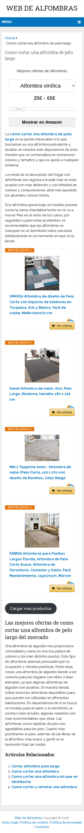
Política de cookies (34, 822)
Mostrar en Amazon (42, 122)
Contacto (42, 827)
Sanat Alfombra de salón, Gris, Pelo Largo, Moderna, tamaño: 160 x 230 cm (40, 394)
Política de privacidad (66, 822)
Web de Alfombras (42, 8)
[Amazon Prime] (69, 319)
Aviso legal (10, 822)
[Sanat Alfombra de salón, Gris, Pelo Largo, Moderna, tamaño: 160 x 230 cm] (42, 365)
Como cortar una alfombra (35, 771)
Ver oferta (64, 326)
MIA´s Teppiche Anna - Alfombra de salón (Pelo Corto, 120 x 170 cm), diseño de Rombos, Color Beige (40, 472)
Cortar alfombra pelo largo (35, 766)
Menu (7, 22)
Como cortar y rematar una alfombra (44, 787)
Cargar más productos (30, 608)
